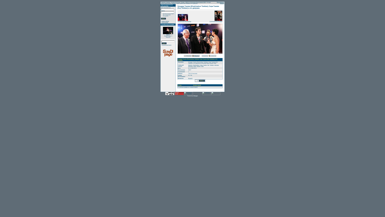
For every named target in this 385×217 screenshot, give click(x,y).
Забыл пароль (165, 21)
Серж (201, 65)
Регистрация (165, 22)
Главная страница (165, 2)
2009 (202, 66)
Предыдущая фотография (184, 21)
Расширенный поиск (166, 45)
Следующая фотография (216, 21)
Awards (199, 66)
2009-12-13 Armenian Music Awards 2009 (195, 2)
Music (194, 66)
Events (182, 2)
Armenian (190, 66)
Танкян (205, 65)
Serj (208, 65)
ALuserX (190, 78)
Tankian (212, 65)
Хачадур (190, 65)
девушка (216, 65)
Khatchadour (196, 65)
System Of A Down (175, 2)
